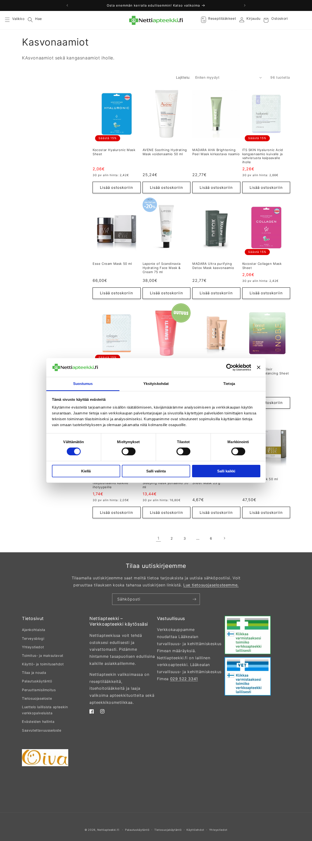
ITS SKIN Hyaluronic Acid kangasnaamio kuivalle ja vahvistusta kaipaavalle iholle (262, 156)
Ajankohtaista (33, 630)
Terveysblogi (33, 638)
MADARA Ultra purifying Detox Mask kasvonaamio (213, 266)
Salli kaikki (226, 471)
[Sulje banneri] (258, 367)
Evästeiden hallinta (38, 721)
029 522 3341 (184, 678)
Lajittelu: (183, 77)
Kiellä (86, 471)
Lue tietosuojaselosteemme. (211, 585)
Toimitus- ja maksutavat (42, 655)
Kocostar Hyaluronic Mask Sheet (114, 152)
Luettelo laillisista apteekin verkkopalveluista (45, 710)
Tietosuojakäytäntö (168, 829)
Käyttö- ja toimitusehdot (43, 664)
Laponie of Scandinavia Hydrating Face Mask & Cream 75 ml (162, 268)
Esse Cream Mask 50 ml (112, 264)
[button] (10, 20)
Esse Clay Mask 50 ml (260, 479)
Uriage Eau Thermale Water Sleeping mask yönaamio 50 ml (165, 483)
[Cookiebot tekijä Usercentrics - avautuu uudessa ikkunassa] (229, 367)
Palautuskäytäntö (37, 681)
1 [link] (158, 538)
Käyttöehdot (195, 829)
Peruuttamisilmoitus (39, 690)
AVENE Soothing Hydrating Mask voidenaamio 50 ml (165, 152)
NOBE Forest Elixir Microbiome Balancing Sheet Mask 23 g (265, 373)
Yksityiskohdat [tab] (156, 384)
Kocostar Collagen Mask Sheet (262, 266)
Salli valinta (156, 471)
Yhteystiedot (33, 647)
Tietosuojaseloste (37, 698)
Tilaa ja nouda (34, 672)
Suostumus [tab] (83, 384)
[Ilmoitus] (244, 5)
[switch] (129, 451)
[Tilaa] (194, 599)
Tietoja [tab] (229, 384)
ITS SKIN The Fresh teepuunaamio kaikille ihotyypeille (110, 483)
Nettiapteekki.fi (108, 829)
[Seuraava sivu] (224, 538)
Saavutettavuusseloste (41, 730)
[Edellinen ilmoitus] (67, 5)
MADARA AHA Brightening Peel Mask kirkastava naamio (216, 152)
